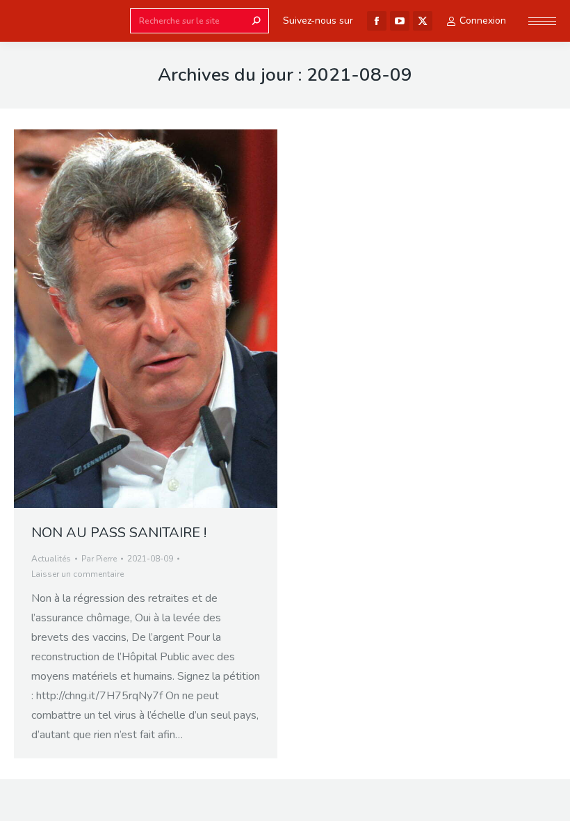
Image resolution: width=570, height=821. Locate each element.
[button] (207, 12)
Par (99, 558)
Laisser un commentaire (77, 574)
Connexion (482, 21)
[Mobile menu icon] (542, 21)
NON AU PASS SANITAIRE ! (118, 532)
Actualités (51, 558)
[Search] (256, 20)
